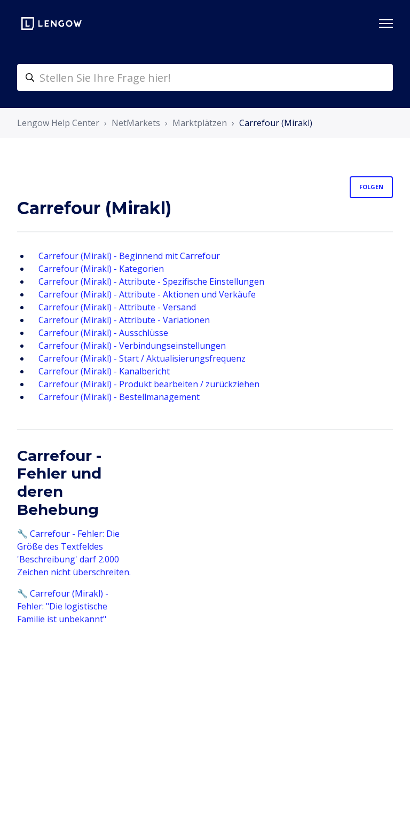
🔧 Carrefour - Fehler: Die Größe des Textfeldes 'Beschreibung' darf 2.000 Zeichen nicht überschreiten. (74, 553)
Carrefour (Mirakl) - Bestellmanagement (119, 397)
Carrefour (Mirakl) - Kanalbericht (104, 371)
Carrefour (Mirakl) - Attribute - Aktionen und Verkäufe (147, 294)
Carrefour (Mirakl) (275, 123)
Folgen (371, 187)
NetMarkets (136, 123)
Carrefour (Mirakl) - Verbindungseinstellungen (132, 345)
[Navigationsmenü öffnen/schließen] (386, 23)
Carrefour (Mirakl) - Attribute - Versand (117, 307)
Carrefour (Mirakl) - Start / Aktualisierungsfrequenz (142, 358)
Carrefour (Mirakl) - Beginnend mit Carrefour (129, 256)
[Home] (51, 23)
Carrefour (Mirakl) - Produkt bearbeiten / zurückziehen (148, 384)
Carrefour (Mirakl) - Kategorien (101, 269)
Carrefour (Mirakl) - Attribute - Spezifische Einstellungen (151, 281)
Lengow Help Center (58, 123)
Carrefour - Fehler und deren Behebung (59, 483)
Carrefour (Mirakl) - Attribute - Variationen (124, 320)
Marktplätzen (199, 123)
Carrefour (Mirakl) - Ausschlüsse (103, 333)
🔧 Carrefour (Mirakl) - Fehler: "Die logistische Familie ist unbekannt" (62, 606)
